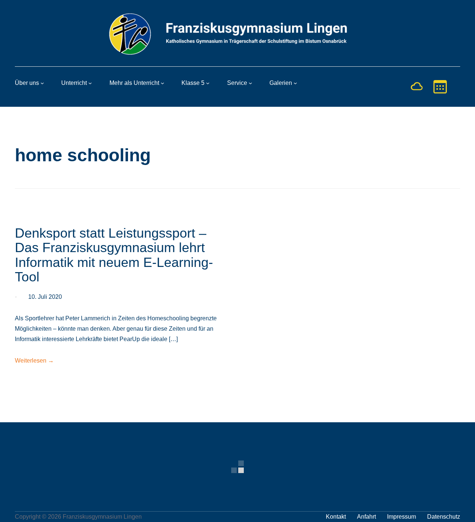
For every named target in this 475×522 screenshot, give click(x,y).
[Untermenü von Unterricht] (90, 83)
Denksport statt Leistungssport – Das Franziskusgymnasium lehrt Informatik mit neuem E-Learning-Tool (114, 255)
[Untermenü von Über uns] (42, 83)
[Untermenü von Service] (250, 83)
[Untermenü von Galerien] (295, 83)
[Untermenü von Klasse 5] (208, 83)
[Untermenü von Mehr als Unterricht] (162, 83)
